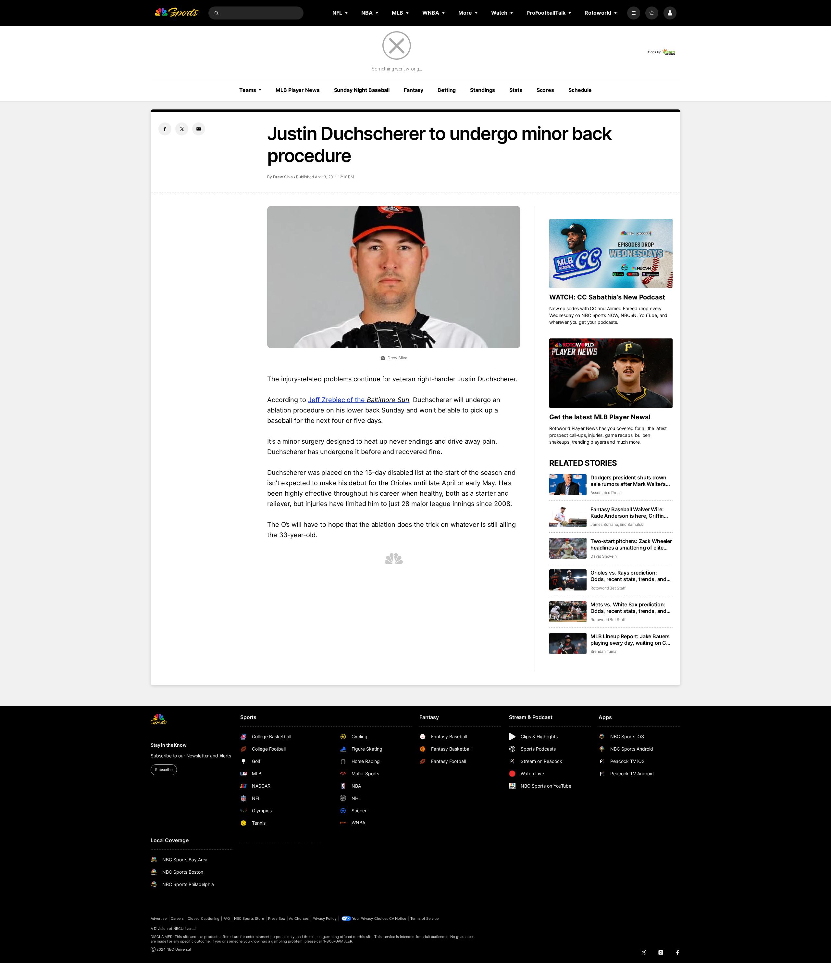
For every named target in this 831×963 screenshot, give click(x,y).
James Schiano (604, 524)
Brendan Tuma (603, 651)
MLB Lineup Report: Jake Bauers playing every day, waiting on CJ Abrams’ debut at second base (630, 639)
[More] (633, 12)
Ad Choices (299, 918)
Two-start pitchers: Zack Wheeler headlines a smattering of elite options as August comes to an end (631, 544)
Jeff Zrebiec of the (358, 400)
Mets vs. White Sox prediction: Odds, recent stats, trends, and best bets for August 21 (628, 607)
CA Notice (397, 918)
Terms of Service (424, 918)
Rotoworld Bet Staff (608, 588)
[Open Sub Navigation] (347, 12)
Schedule (580, 90)
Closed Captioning (203, 918)
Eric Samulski (632, 524)
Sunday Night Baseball (362, 90)
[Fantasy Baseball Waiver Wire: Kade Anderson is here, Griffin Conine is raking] (568, 516)
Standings (482, 90)
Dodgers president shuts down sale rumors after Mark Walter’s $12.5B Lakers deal (628, 480)
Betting (447, 90)
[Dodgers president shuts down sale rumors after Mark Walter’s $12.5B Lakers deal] (568, 484)
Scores (545, 90)
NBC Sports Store (249, 918)
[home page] (177, 13)
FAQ (226, 918)
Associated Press (605, 492)
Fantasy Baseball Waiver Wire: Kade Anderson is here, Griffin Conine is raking (627, 512)
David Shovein (603, 556)
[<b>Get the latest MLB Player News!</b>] (611, 373)
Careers (177, 918)
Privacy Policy (325, 918)
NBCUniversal (185, 928)
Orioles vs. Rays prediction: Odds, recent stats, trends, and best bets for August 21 (628, 575)
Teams (247, 90)
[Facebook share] (164, 128)
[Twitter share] (181, 128)
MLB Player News (297, 90)
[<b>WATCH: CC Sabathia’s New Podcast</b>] (611, 253)
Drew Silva (283, 176)
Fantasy (413, 90)
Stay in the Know (169, 745)
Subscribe (164, 769)
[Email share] (198, 128)
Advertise (159, 918)
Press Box (276, 918)
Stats (515, 90)
